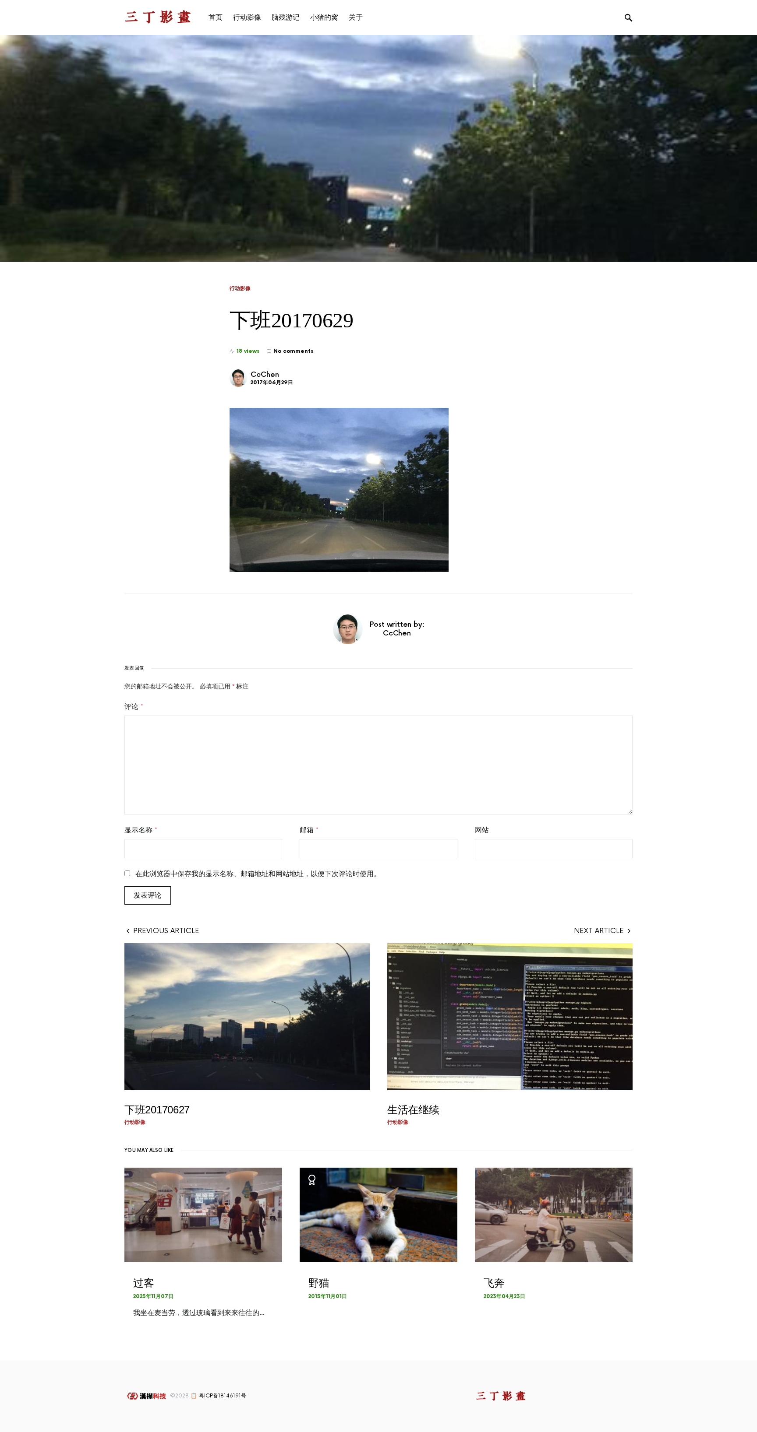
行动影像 (240, 288)
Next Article (599, 931)
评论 (133, 706)
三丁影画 (159, 17)
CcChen (265, 375)
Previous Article (166, 931)
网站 (482, 830)
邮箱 (309, 830)
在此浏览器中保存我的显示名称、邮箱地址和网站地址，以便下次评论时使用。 (258, 874)
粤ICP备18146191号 (222, 1396)
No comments (293, 351)
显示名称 (140, 830)
